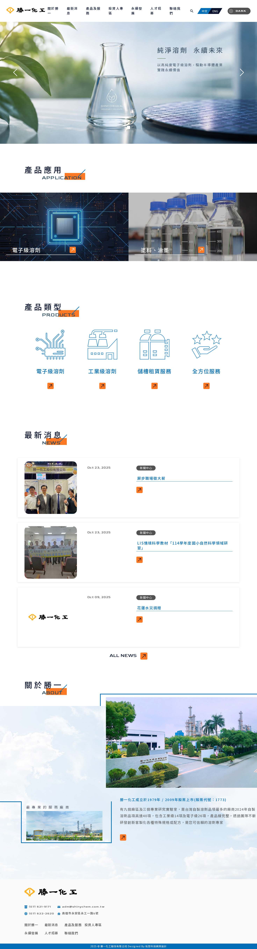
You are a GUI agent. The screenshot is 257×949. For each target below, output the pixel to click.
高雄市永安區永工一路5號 (80, 913)
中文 (204, 11)
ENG (215, 11)
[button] (15, 72)
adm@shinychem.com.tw (83, 906)
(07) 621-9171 (40, 906)
